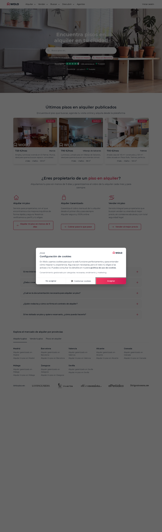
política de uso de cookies (103, 268)
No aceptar (51, 281)
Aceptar (111, 281)
